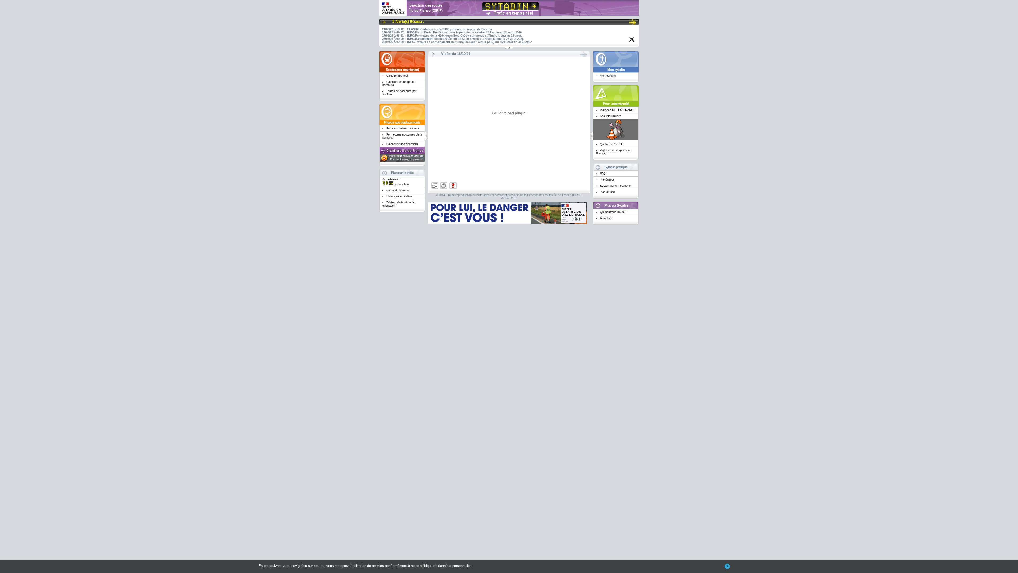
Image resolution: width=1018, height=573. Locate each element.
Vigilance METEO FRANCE (617, 109)
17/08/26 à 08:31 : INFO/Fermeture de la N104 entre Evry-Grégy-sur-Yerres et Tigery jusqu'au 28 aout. (452, 35)
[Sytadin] (509, 14)
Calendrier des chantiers (402, 143)
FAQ (603, 173)
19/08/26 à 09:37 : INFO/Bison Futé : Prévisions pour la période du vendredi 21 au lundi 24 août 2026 (452, 32)
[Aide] (453, 188)
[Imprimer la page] (444, 188)
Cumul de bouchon (398, 190)
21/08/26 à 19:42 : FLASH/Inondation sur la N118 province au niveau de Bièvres (437, 29)
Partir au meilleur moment (402, 128)
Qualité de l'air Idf (611, 144)
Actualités (606, 218)
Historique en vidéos (399, 196)
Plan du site (607, 191)
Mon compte (608, 75)
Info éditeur (607, 179)
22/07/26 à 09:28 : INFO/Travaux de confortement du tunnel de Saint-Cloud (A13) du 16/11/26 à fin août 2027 (457, 42)
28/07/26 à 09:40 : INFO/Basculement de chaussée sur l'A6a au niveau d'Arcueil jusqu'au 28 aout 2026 (453, 38)
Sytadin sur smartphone (615, 185)
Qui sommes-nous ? (613, 212)
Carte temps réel (397, 75)
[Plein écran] (435, 188)
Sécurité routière (610, 116)
